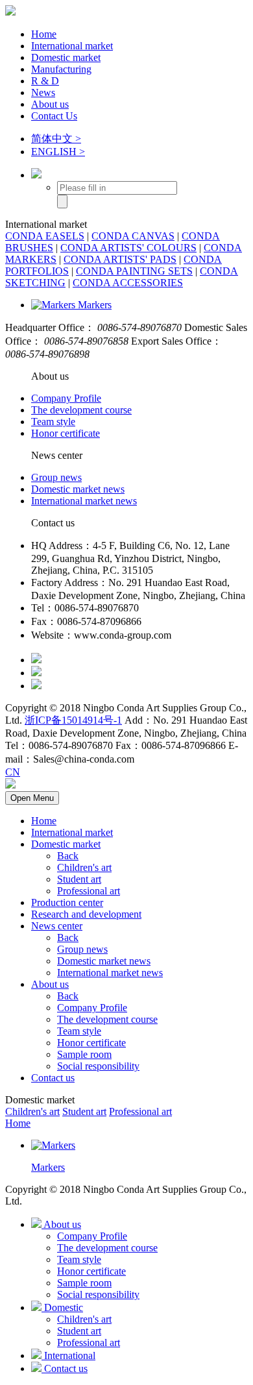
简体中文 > (56, 138)
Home (43, 34)
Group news (56, 477)
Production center (67, 902)
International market (72, 45)
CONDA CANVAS (133, 235)
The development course (81, 409)
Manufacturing (61, 69)
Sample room (84, 1054)
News (43, 92)
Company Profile (66, 398)
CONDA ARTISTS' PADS (120, 259)
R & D (45, 80)
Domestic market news (78, 489)
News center (56, 925)
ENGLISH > (58, 151)
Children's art (84, 867)
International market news (84, 500)
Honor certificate (65, 433)
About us (50, 104)
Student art (79, 879)
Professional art (88, 890)
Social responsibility (98, 1066)
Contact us (53, 1077)
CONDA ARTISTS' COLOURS (128, 247)
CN (12, 772)
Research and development (86, 914)
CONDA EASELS (44, 235)
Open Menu (32, 798)
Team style (53, 421)
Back (67, 855)
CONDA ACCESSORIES (128, 282)
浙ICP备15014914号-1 (73, 720)
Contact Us (54, 115)
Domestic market (66, 57)
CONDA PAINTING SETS (134, 270)
